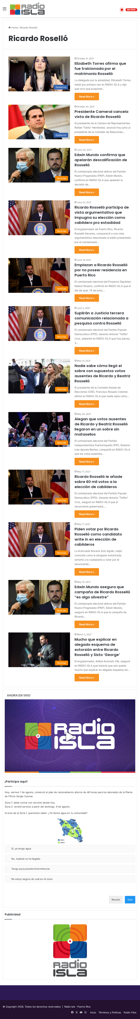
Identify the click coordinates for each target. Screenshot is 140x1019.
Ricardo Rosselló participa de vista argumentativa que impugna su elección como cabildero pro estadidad (102, 215)
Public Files (130, 1012)
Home (14, 27)
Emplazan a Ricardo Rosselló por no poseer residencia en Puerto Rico (101, 270)
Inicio (93, 1012)
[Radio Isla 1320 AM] (27, 9)
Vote (130, 899)
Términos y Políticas (110, 1012)
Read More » (86, 96)
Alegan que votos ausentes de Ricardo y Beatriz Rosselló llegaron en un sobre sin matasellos (101, 426)
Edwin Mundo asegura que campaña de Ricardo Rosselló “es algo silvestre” (102, 592)
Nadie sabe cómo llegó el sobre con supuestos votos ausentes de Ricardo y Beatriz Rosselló (102, 373)
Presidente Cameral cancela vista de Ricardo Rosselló (101, 114)
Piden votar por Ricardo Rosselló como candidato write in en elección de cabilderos (98, 537)
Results (116, 899)
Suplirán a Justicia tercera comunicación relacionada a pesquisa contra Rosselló (101, 318)
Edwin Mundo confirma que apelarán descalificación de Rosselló (101, 160)
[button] (70, 831)
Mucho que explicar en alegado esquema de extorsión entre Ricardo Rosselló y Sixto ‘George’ (97, 647)
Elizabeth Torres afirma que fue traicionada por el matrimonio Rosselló (100, 68)
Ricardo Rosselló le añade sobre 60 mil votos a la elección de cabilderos (98, 481)
